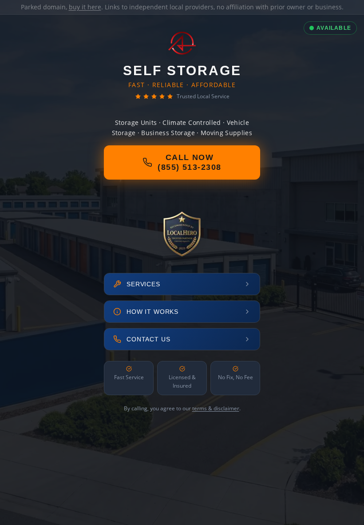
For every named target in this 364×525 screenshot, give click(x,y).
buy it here (85, 7)
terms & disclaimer (215, 408)
